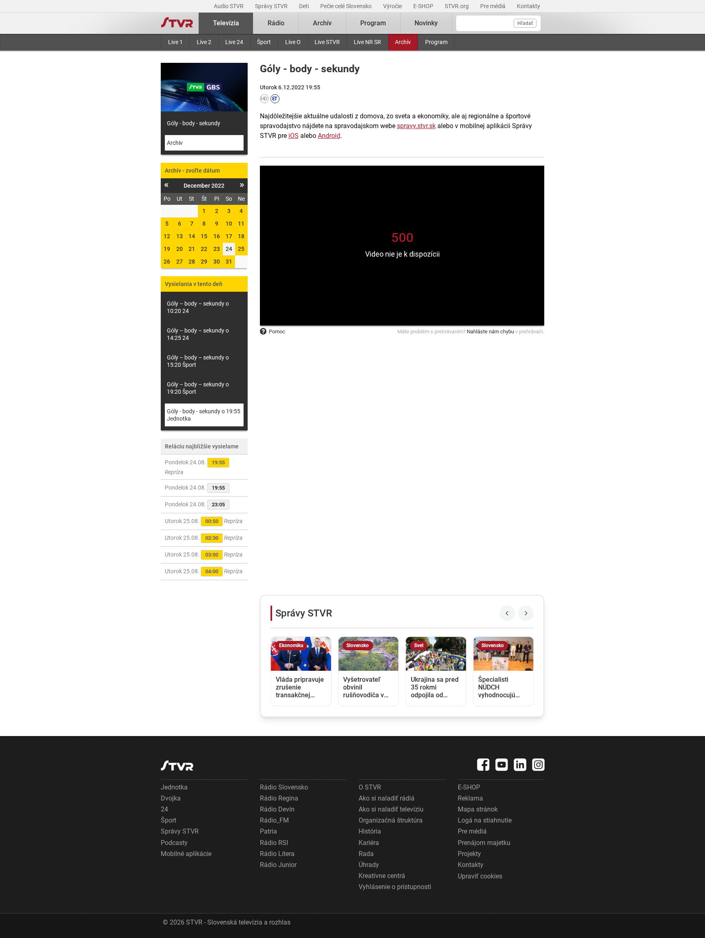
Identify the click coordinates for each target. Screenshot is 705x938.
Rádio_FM (274, 820)
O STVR (370, 787)
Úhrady (369, 865)
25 (241, 249)
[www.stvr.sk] (177, 765)
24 (164, 809)
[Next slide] (526, 613)
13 (179, 236)
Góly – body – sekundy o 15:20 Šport (198, 361)
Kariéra (369, 843)
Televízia (226, 23)
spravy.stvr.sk (416, 126)
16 (216, 236)
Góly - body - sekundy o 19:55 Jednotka (203, 415)
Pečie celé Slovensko (346, 6)
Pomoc (277, 331)
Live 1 (175, 42)
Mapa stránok (478, 809)
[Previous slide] (507, 613)
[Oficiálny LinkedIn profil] (520, 764)
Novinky (426, 23)
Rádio (276, 23)
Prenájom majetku (484, 843)
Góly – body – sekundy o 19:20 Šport (198, 388)
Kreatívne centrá (382, 876)
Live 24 (234, 42)
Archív (403, 42)
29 (204, 261)
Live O (293, 42)
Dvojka (171, 798)
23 (216, 249)
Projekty (469, 854)
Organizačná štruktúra (391, 820)
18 (241, 236)
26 (167, 261)
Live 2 (204, 42)
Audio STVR (229, 6)
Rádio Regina (279, 798)
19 (167, 249)
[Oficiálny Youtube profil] (502, 764)
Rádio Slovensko (284, 787)
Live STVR (327, 42)
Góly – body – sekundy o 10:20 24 (198, 307)
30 (216, 261)
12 (167, 236)
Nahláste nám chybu (490, 331)
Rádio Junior (278, 865)
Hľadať (525, 23)
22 (204, 249)
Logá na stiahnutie (485, 820)
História (370, 831)
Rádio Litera (277, 854)
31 (229, 261)
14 (191, 236)
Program (436, 42)
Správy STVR (272, 6)
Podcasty (174, 843)
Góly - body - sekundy (193, 123)
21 (191, 249)
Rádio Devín (277, 809)
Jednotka (174, 787)
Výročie (393, 6)
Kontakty (528, 6)
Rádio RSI (274, 843)
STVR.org (457, 6)
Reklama (470, 798)
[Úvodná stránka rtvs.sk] (177, 23)
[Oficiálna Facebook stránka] (483, 764)
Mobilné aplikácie (186, 854)
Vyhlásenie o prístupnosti (395, 887)
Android (329, 136)
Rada (366, 854)
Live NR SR (367, 42)
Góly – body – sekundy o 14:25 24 (198, 334)
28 (191, 261)
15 (204, 236)
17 (229, 236)
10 (229, 223)
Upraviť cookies (480, 876)
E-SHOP (424, 6)
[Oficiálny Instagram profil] (538, 764)
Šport (264, 42)
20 (179, 249)
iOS (293, 136)
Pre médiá (493, 6)
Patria (268, 831)
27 (179, 261)
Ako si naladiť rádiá (387, 798)
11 (241, 223)
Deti (304, 6)
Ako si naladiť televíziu (391, 809)
